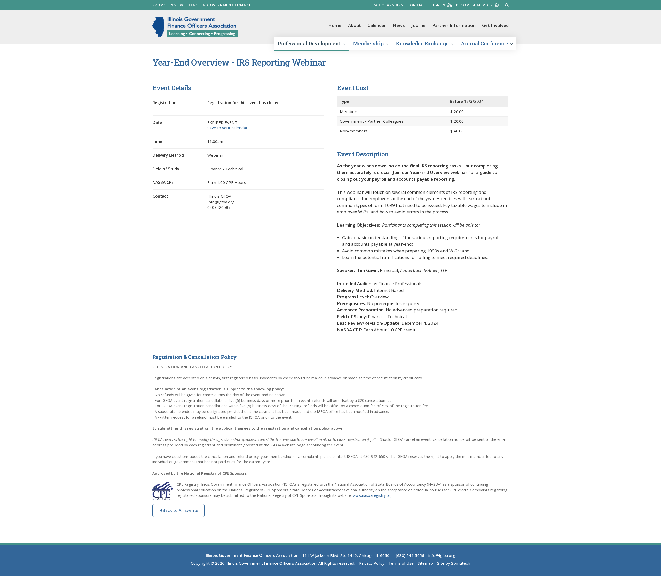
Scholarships (388, 5)
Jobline (418, 25)
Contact (416, 5)
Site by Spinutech (453, 563)
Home (334, 25)
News (399, 25)
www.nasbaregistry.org (373, 495)
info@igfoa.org (441, 555)
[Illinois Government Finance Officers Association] (195, 27)
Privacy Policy (371, 563)
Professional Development (310, 43)
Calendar (376, 25)
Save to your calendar (227, 127)
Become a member (474, 5)
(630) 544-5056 (410, 555)
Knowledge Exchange (423, 43)
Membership (369, 43)
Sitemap (425, 563)
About (354, 25)
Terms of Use (401, 563)
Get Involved (495, 25)
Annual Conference (485, 43)
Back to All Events (180, 510)
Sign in (438, 5)
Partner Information (454, 25)
